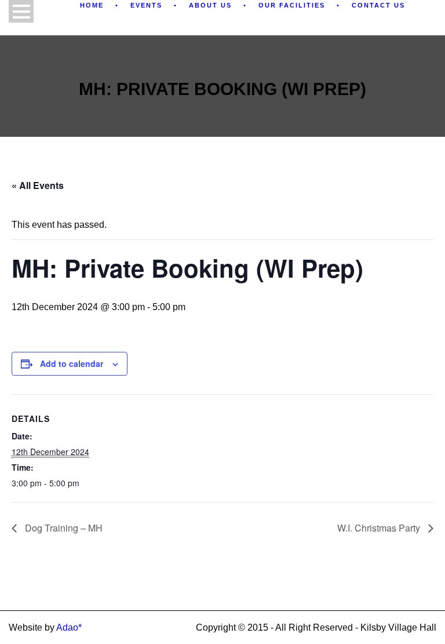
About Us (210, 5)
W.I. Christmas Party (379, 527)
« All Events (38, 185)
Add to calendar (71, 363)
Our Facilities (291, 5)
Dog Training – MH (63, 527)
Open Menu (21, 11)
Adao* (69, 627)
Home (92, 5)
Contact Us (378, 5)
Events (146, 5)
